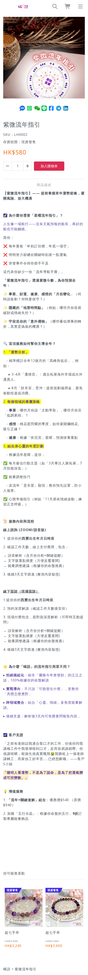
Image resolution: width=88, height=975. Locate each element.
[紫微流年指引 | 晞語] (23, 6)
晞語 (6, 969)
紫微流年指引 (26, 969)
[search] (53, 6)
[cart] (66, 6)
